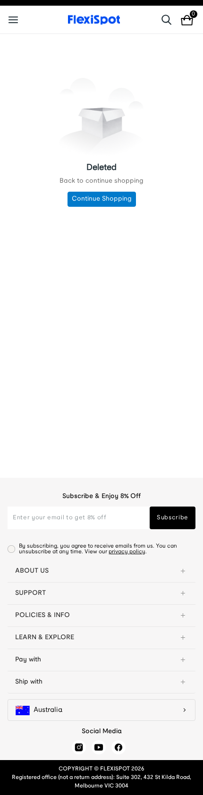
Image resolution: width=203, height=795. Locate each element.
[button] (101, 571)
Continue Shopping (102, 199)
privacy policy (127, 551)
